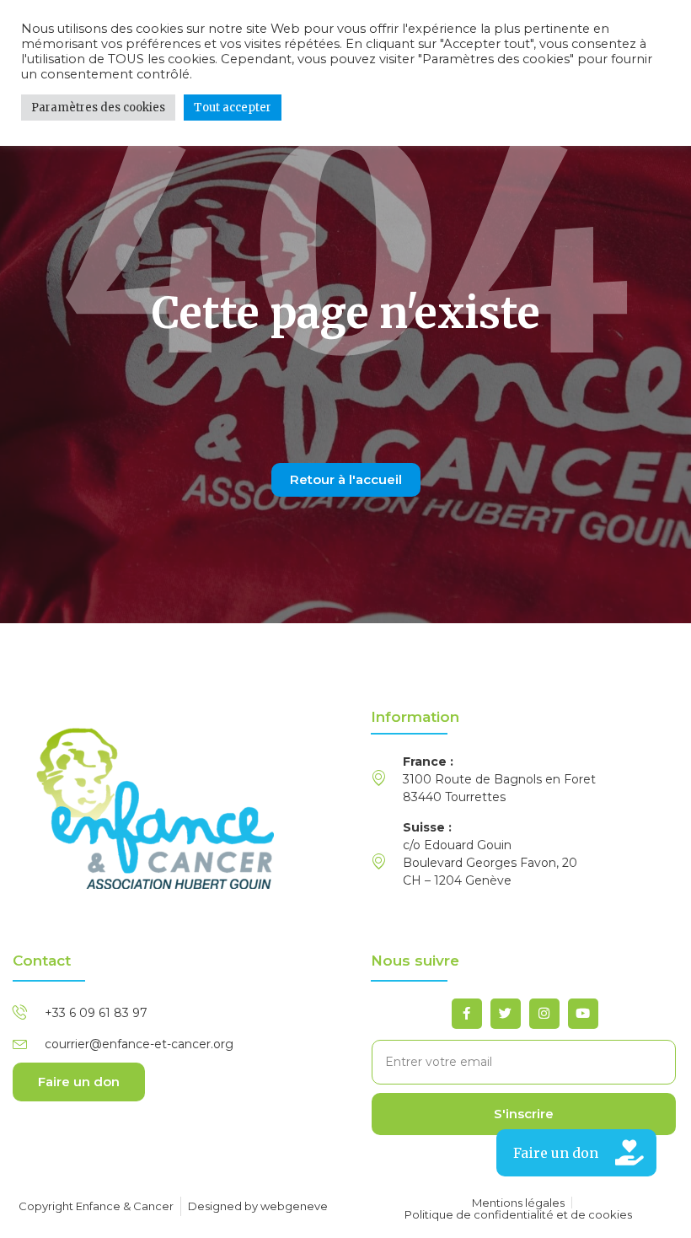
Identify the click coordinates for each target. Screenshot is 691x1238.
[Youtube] (583, 1013)
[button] (576, 1152)
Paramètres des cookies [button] (98, 107)
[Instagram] (544, 1013)
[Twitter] (505, 1013)
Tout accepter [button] (232, 107)
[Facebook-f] (467, 1013)
